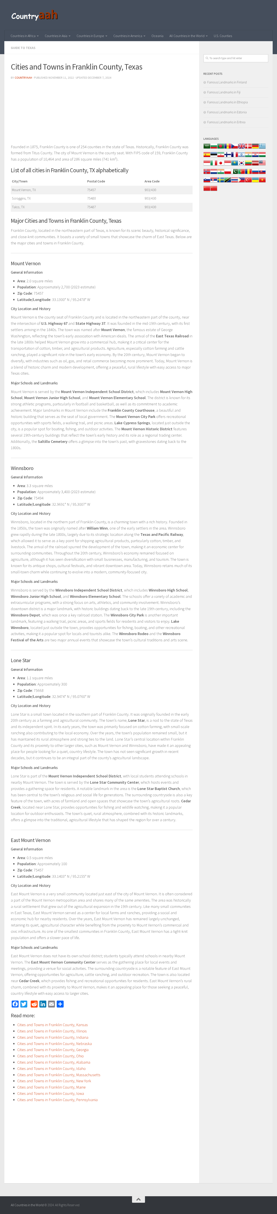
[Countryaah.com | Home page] (35, 15)
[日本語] (220, 165)
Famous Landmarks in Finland (227, 82)
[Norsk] (206, 174)
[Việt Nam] (262, 182)
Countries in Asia (56, 36)
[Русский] (255, 174)
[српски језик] (213, 182)
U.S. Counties (223, 36)
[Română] (248, 174)
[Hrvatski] (255, 157)
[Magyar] (262, 157)
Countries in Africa (23, 36)
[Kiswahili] (227, 182)
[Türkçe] (248, 182)
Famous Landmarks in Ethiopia (227, 102)
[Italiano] (213, 165)
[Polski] (227, 174)
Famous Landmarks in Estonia (227, 112)
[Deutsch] (255, 148)
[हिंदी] (248, 157)
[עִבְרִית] (241, 157)
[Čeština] (234, 148)
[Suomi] (227, 157)
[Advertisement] (102, 113)
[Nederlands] (213, 174)
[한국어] (241, 165)
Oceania (157, 36)
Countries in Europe (90, 36)
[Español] (206, 157)
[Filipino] (241, 182)
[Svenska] (220, 182)
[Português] (241, 174)
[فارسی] (220, 157)
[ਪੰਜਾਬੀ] (220, 174)
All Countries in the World (187, 36)
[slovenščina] (206, 182)
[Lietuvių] (248, 165)
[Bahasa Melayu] (262, 165)
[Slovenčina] (262, 174)
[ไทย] (234, 182)
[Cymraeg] (241, 148)
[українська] (255, 182)
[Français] (234, 157)
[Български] (213, 148)
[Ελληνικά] (262, 148)
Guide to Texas (23, 48)
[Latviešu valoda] (255, 165)
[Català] (227, 148)
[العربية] (206, 148)
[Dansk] (248, 148)
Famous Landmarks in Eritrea (226, 122)
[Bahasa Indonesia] (206, 165)
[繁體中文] (213, 191)
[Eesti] (213, 157)
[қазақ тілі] (234, 165)
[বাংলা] (220, 148)
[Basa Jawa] (227, 165)
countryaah (23, 78)
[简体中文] (206, 191)
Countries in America (127, 36)
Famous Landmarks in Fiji (223, 92)
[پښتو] (234, 174)
